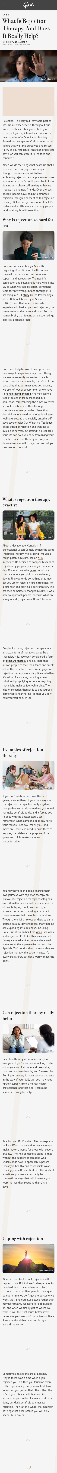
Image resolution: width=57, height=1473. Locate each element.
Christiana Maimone (16, 42)
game (33, 570)
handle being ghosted (18, 394)
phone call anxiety (28, 185)
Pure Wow (12, 1145)
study (26, 295)
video (39, 932)
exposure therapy (16, 661)
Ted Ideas (47, 423)
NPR (40, 558)
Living (6, 15)
